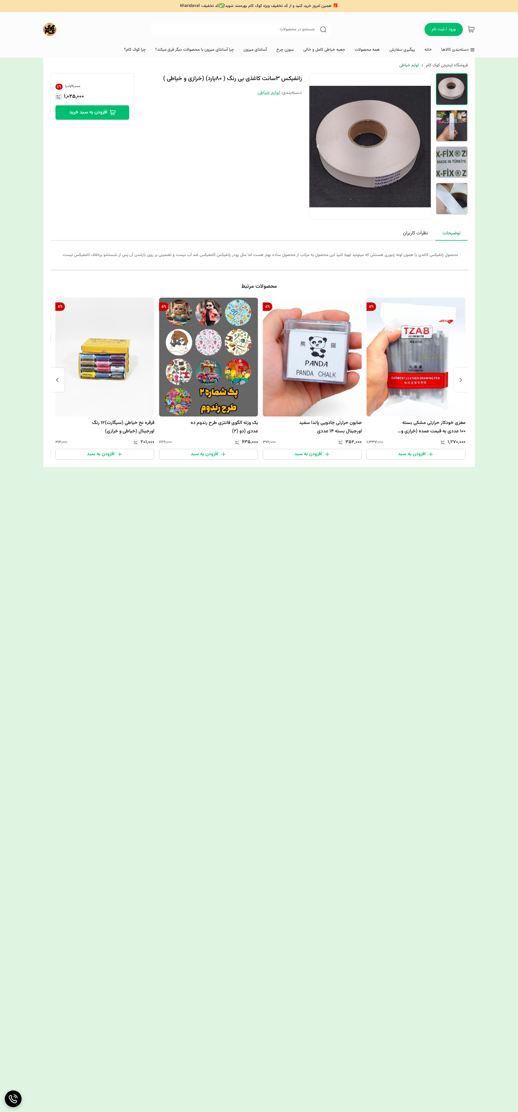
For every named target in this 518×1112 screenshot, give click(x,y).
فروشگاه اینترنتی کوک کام (447, 65)
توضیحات (451, 233)
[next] (57, 380)
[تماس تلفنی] (13, 1098)
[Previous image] (317, 146)
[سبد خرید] (471, 29)
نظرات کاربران (415, 233)
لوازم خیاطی (409, 65)
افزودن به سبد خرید (88, 112)
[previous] (461, 380)
